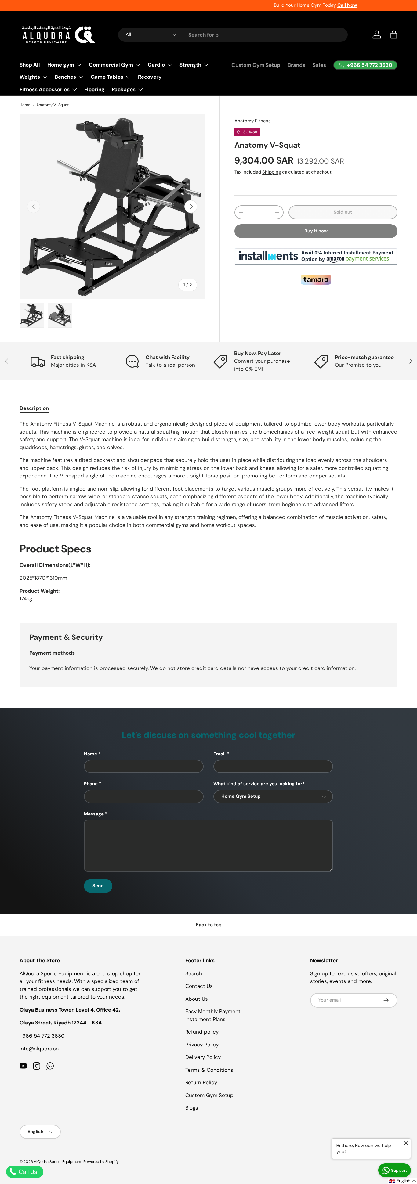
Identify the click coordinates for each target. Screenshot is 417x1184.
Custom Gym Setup (255, 65)
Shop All (30, 64)
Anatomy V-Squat (52, 104)
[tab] (34, 408)
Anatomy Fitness (252, 121)
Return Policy (201, 1082)
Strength (190, 64)
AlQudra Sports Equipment (58, 1161)
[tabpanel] (208, 514)
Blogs (191, 1107)
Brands (296, 65)
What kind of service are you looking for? (259, 784)
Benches (65, 77)
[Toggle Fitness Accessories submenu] (74, 89)
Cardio (156, 64)
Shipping (271, 172)
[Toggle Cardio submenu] (169, 64)
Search (193, 973)
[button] (394, 34)
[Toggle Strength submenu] (206, 64)
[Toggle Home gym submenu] (79, 64)
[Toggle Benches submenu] (81, 77)
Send (98, 886)
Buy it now (316, 231)
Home (25, 104)
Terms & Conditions (209, 1070)
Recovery (149, 77)
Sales (319, 65)
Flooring (94, 89)
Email (219, 754)
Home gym (60, 64)
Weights (30, 77)
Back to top (209, 925)
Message (94, 814)
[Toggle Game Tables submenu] (128, 77)
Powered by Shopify (101, 1161)
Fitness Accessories (45, 89)
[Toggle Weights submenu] (45, 77)
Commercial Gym (111, 64)
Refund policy (202, 1031)
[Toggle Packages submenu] (140, 89)
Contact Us (199, 986)
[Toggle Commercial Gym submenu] (138, 64)
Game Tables (107, 77)
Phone (91, 784)
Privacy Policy (202, 1044)
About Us (196, 998)
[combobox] (233, 35)
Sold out (343, 212)
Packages (124, 89)
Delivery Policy (203, 1057)
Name (90, 754)
